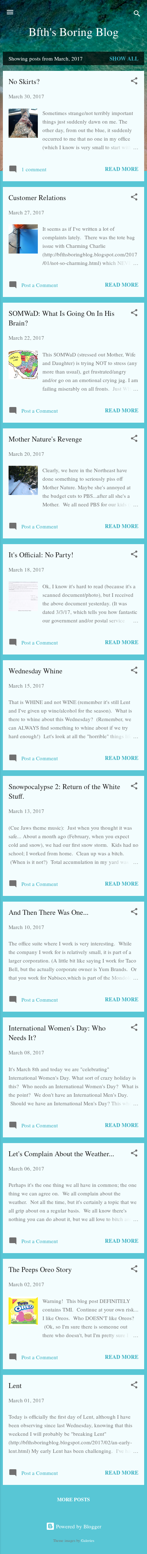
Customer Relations (37, 197)
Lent (15, 1385)
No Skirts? (24, 81)
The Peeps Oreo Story (40, 1269)
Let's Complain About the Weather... (61, 1153)
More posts (73, 1499)
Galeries (87, 1540)
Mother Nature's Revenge (45, 439)
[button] (134, 82)
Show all (124, 58)
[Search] (137, 14)
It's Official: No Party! (41, 554)
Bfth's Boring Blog (74, 31)
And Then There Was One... (48, 912)
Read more (121, 169)
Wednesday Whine (35, 671)
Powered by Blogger (78, 1526)
